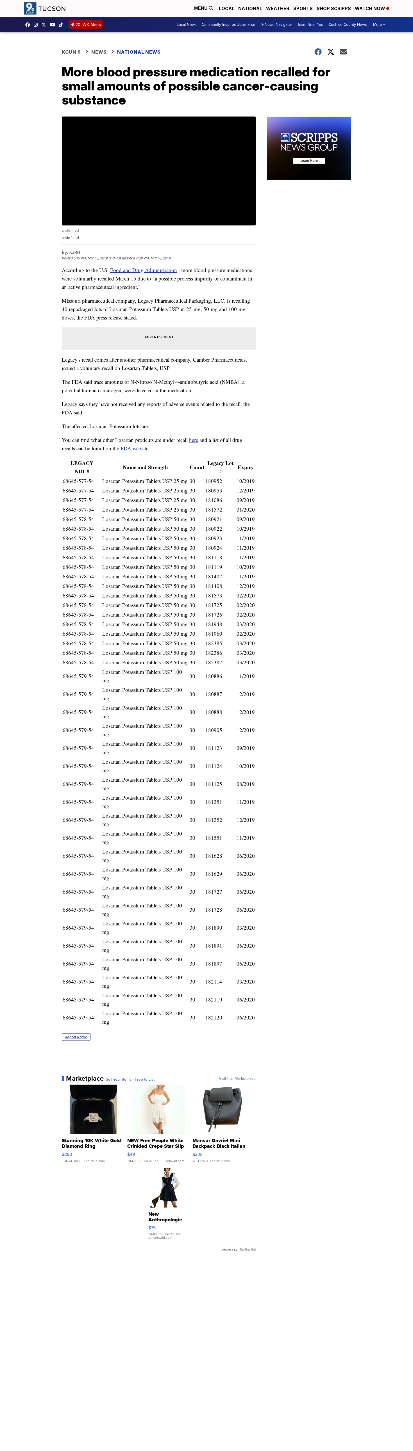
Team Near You (310, 24)
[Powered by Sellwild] (247, 1250)
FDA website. (135, 448)
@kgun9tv (62, 24)
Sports (303, 8)
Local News (187, 24)
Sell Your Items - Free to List (130, 1079)
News (99, 52)
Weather (277, 8)
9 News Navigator (276, 24)
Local (226, 8)
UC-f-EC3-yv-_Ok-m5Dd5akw (54, 24)
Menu (201, 8)
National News (139, 52)
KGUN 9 (71, 52)
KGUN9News (29, 24)
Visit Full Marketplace (237, 1078)
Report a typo (76, 1037)
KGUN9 (45, 24)
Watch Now (370, 8)
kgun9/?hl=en (37, 24)
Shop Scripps (334, 8)
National (250, 8)
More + (379, 24)
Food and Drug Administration (143, 269)
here (193, 439)
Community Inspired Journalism (229, 24)
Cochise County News (347, 24)
